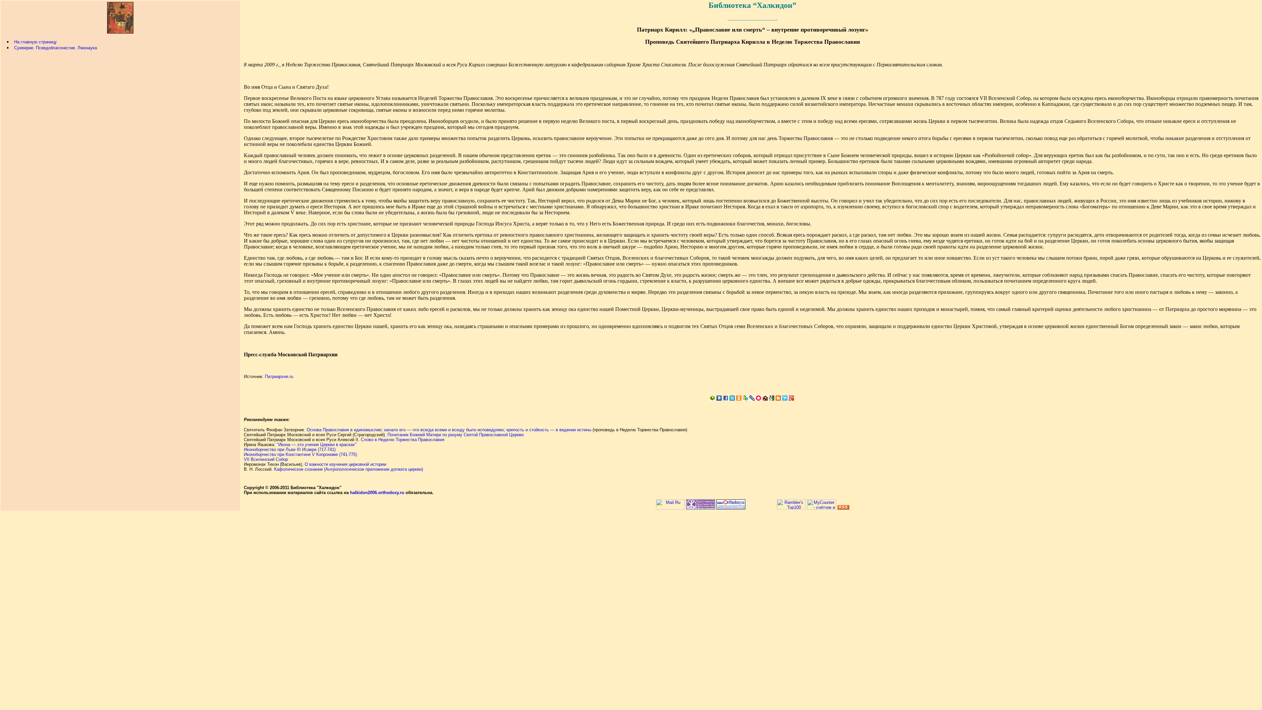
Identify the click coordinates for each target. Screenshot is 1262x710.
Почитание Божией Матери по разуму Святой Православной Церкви (455, 434)
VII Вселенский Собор (266, 459)
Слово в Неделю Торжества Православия (402, 439)
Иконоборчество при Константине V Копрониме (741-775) (300, 454)
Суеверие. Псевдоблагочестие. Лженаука (55, 47)
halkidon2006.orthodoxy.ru (377, 492)
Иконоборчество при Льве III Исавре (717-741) (290, 449)
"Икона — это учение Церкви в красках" (317, 444)
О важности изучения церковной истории (345, 464)
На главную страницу (35, 41)
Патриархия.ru (279, 376)
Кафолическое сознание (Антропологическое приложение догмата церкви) (348, 469)
